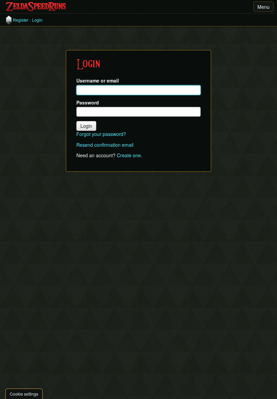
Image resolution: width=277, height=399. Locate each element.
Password (87, 102)
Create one (129, 155)
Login (37, 20)
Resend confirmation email (104, 144)
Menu (263, 6)
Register (20, 20)
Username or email (97, 80)
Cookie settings (24, 394)
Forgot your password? (101, 134)
